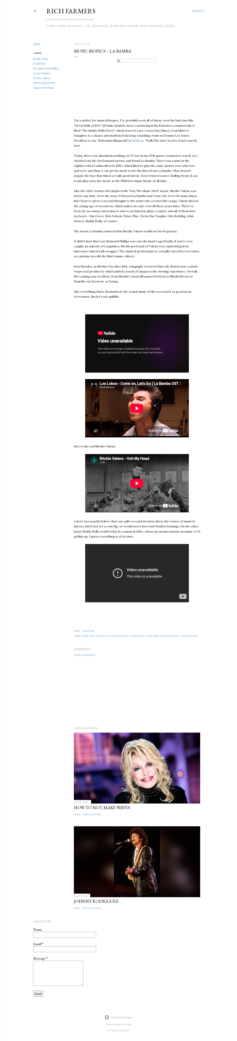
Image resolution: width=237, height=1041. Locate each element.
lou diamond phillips (46, 68)
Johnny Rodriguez (96, 901)
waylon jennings (43, 87)
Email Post (88, 630)
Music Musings (151, 26)
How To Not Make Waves (102, 807)
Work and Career (124, 26)
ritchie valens (41, 78)
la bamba (39, 63)
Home (50, 26)
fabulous (138, 140)
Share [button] (37, 44)
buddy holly (40, 59)
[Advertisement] (137, 691)
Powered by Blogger (121, 1017)
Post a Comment (84, 655)
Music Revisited (69, 26)
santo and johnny (44, 83)
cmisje (128, 1024)
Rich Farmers (71, 11)
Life (87, 26)
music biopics (42, 73)
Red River (100, 26)
